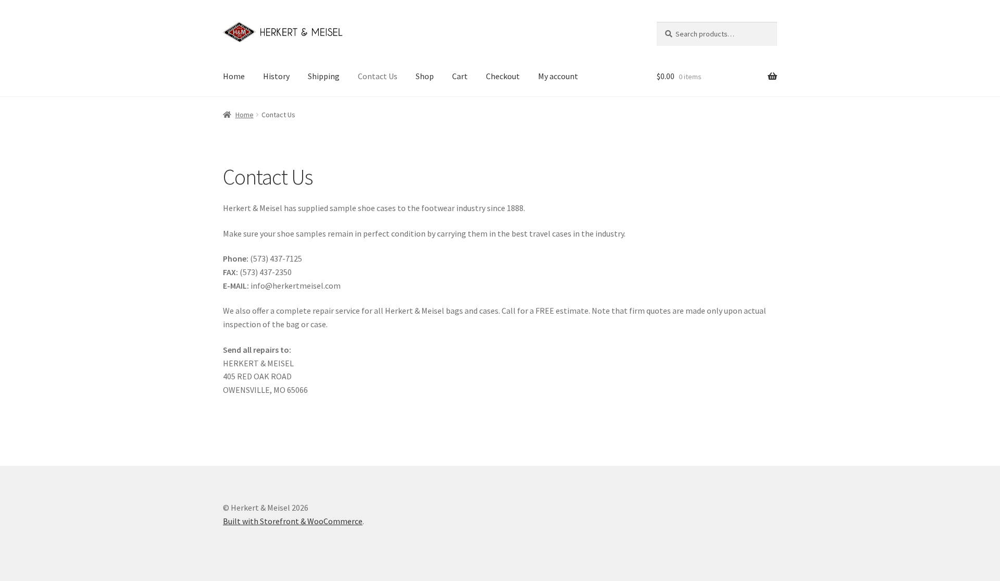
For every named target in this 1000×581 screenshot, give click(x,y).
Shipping (324, 76)
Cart (460, 76)
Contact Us (377, 76)
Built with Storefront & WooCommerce (292, 521)
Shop (425, 76)
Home (234, 76)
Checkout (503, 76)
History (276, 76)
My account (558, 76)
